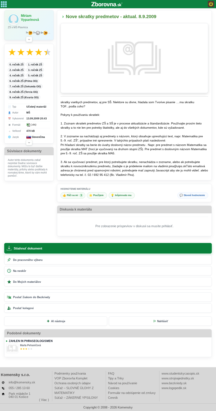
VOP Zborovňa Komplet (70, 378)
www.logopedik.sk (174, 388)
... (49, 33)
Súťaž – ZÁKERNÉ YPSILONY (76, 397)
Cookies (113, 388)
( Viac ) (44, 400)
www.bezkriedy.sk (174, 383)
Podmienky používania (70, 373)
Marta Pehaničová (30, 345)
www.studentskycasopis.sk (180, 373)
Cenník (113, 397)
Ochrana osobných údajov (72, 383)
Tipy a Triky (116, 378)
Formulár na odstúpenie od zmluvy (132, 393)
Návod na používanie (122, 383)
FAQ (111, 373)
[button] (29, 39)
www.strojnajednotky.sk (178, 378)
